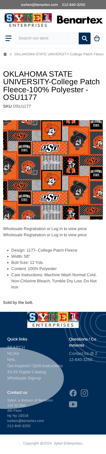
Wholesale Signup (24, 378)
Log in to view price (69, 228)
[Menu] (8, 38)
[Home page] (5, 54)
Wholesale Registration (24, 228)
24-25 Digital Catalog (26, 372)
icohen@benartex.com (39, 5)
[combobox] (47, 38)
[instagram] (84, 393)
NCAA (13, 353)
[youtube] (73, 404)
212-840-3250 (73, 5)
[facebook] (73, 393)
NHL (11, 359)
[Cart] (97, 38)
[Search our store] (85, 38)
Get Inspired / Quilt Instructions (35, 366)
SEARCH (16, 347)
